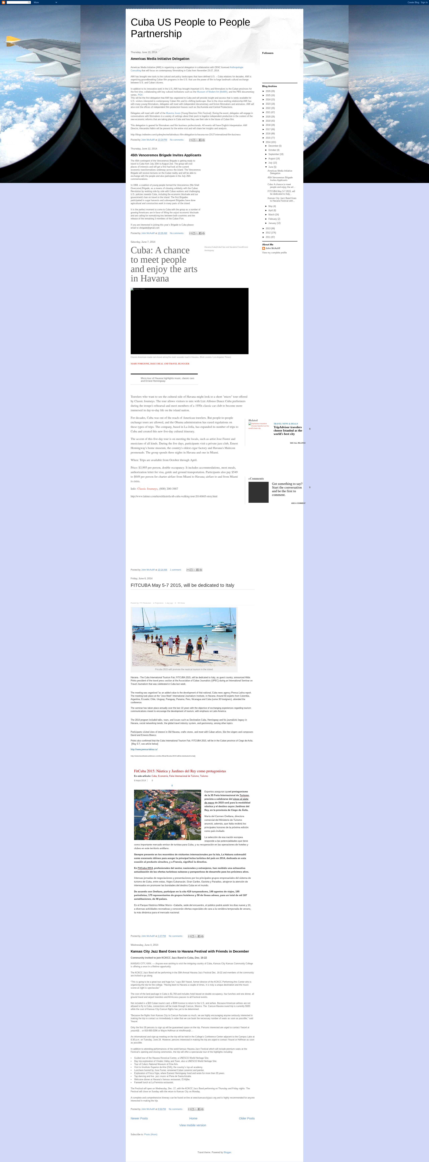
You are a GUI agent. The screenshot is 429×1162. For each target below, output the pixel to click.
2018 (268, 125)
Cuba (219, 247)
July (270, 162)
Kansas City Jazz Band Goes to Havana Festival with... (282, 199)
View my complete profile (274, 252)
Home (193, 1118)
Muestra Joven (173, 113)
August (272, 158)
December (273, 146)
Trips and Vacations (229, 247)
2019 (268, 121)
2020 (268, 116)
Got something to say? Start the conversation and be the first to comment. (287, 489)
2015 (268, 138)
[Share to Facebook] (200, 140)
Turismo (204, 776)
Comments (256, 478)
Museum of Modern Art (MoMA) (211, 92)
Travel (240, 247)
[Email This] (190, 140)
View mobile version (192, 1125)
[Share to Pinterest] (203, 140)
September (274, 154)
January (272, 223)
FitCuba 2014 (145, 868)
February (273, 219)
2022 (268, 108)
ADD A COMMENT (298, 503)
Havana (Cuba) (210, 247)
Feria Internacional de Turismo (184, 776)
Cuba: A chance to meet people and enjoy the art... (281, 185)
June (271, 167)
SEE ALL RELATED (297, 443)
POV (139, 95)
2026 (268, 91)
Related (253, 420)
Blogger (227, 1152)
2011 (268, 237)
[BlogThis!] (194, 140)
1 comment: (176, 570)
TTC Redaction (145, 603)
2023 (268, 104)
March (271, 214)
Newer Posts (139, 1118)
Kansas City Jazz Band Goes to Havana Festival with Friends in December (190, 951)
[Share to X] (197, 140)
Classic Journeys (147, 489)
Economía (163, 776)
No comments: (177, 140)
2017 (268, 129)
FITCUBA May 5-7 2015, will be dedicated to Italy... (281, 192)
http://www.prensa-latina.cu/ (144, 749)
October (272, 150)
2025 (268, 95)
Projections (159, 603)
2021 (268, 112)
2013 (268, 228)
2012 (268, 232)
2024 (268, 99)
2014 (268, 142)
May (270, 206)
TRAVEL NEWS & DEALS (286, 423)
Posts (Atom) (150, 1134)
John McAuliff (273, 248)
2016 (268, 133)
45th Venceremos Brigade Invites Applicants (166, 155)
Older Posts (247, 1118)
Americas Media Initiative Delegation (160, 59)
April (270, 210)
